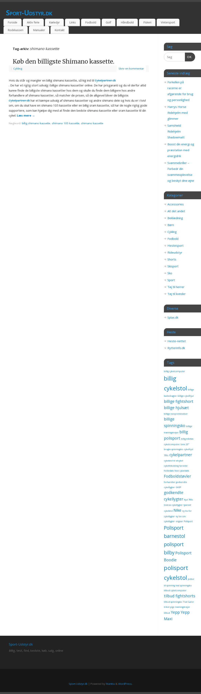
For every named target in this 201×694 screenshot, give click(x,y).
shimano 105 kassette (65, 123)
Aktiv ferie (33, 22)
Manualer (39, 30)
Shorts (171, 259)
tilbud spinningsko (173, 601)
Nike (177, 510)
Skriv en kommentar (131, 68)
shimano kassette (92, 123)
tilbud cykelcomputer (175, 590)
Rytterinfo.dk (176, 348)
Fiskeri (147, 22)
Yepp (175, 612)
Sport (171, 280)
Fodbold (90, 22)
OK (188, 57)
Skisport (172, 266)
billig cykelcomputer (174, 371)
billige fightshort (178, 401)
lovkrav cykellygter (173, 505)
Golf (108, 22)
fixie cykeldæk (182, 470)
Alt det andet (176, 211)
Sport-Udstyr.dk (29, 13)
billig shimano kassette (36, 123)
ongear (179, 521)
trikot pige (169, 607)
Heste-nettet (176, 341)
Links (72, 22)
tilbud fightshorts (179, 596)
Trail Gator (188, 601)
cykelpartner (180, 454)
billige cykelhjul (186, 396)
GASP (178, 487)
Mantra (110, 684)
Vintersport (168, 22)
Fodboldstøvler (177, 476)
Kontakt (60, 30)
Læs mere (26, 115)
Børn (170, 225)
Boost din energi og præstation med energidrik (180, 150)
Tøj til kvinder (176, 294)
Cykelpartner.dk (105, 80)
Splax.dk (172, 317)
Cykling (17, 68)
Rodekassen (15, 30)
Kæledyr (54, 22)
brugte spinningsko (173, 449)
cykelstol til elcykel (173, 460)
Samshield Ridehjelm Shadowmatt (176, 131)
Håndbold (127, 22)
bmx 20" (185, 444)
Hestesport (175, 245)
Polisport (188, 521)
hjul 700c (188, 499)
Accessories (175, 204)
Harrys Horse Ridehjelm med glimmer (177, 112)
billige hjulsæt (176, 407)
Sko (169, 273)
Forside (12, 22)
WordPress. (125, 684)
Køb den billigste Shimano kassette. (63, 61)
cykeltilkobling (171, 465)
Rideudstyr (174, 252)
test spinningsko (184, 585)
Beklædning (175, 218)
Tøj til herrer (176, 287)
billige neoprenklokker (176, 413)
